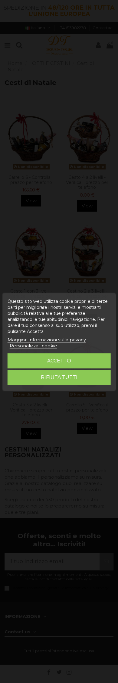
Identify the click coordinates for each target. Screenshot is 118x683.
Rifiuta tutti (59, 377)
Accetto (59, 361)
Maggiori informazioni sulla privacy (47, 340)
